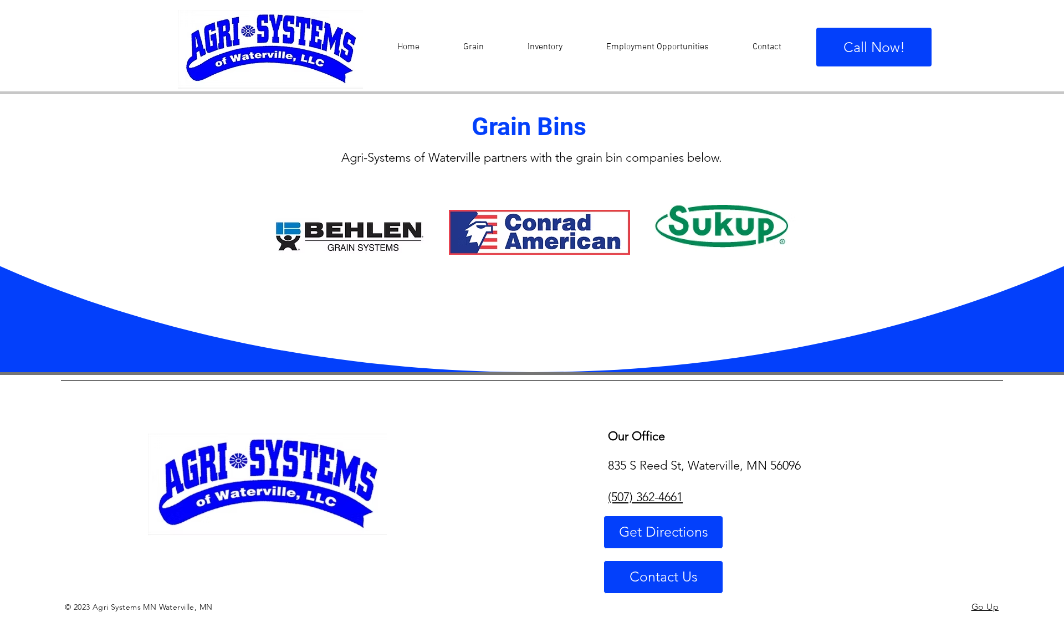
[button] (473, 47)
